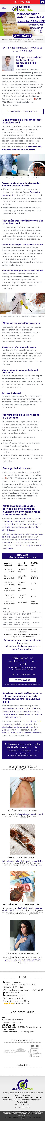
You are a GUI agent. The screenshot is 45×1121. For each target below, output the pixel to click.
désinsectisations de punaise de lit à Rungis (20, 524)
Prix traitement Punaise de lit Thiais (22, 111)
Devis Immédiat (22, 35)
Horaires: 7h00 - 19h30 (14, 987)
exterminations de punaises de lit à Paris (19, 708)
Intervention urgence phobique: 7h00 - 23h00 (24, 990)
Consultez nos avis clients (15, 998)
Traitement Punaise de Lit (12, 1097)
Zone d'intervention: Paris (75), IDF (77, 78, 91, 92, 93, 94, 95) (21, 983)
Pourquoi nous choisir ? (15, 995)
